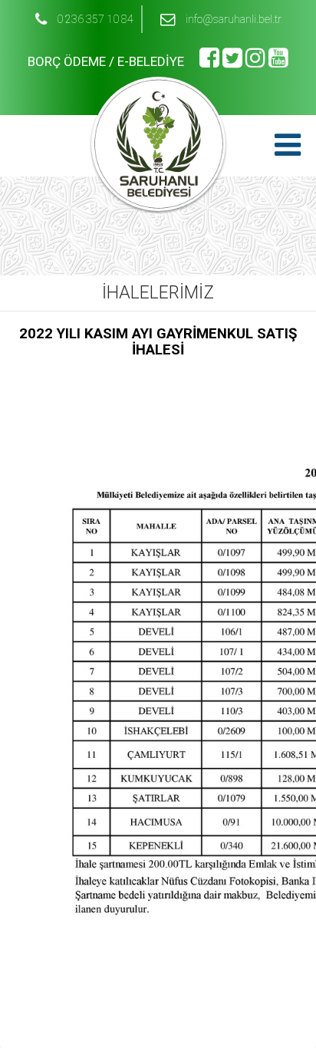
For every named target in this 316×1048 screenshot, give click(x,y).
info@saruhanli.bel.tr (233, 19)
